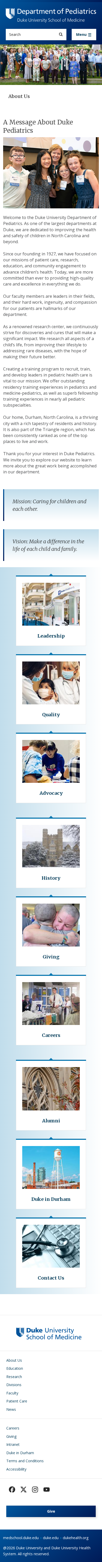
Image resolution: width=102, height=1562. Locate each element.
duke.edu (51, 1537)
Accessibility (16, 1469)
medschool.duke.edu (21, 1537)
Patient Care (16, 1401)
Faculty (12, 1393)
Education (14, 1368)
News (11, 1409)
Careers (12, 1428)
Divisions (13, 1384)
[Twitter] (23, 1489)
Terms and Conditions (25, 1460)
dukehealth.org (76, 1537)
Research (14, 1376)
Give (51, 1511)
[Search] (60, 34)
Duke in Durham (20, 1452)
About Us (14, 1360)
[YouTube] (46, 1489)
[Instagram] (35, 1489)
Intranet (13, 1444)
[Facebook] (12, 1489)
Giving (11, 1436)
